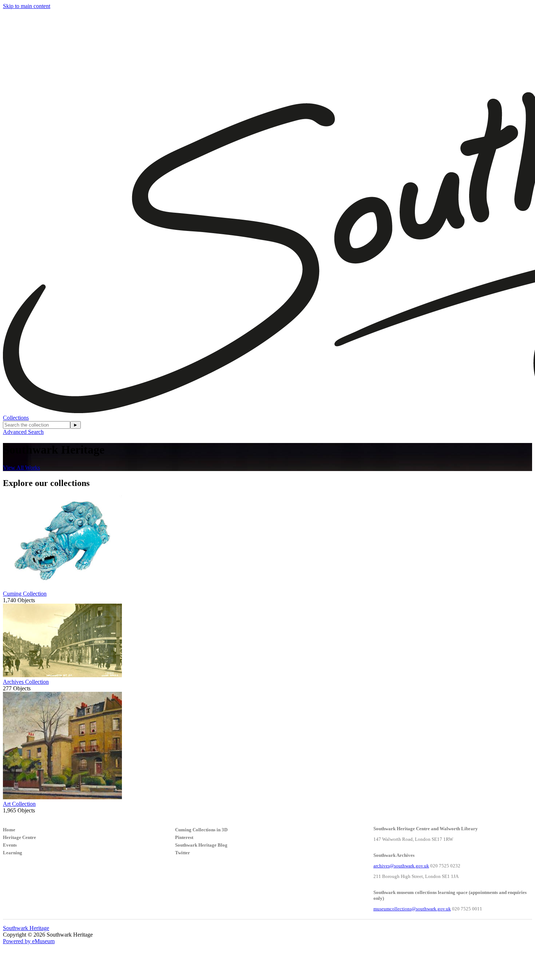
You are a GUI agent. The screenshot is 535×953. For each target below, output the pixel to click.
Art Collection (19, 804)
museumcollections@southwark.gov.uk (412, 908)
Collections (16, 418)
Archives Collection (26, 682)
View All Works (21, 467)
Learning (12, 852)
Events (10, 845)
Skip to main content (26, 6)
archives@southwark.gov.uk (401, 865)
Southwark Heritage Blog (201, 845)
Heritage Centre (19, 837)
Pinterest (184, 837)
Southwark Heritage (26, 928)
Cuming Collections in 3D (201, 829)
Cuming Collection (25, 594)
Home (9, 829)
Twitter (182, 852)
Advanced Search (23, 432)
